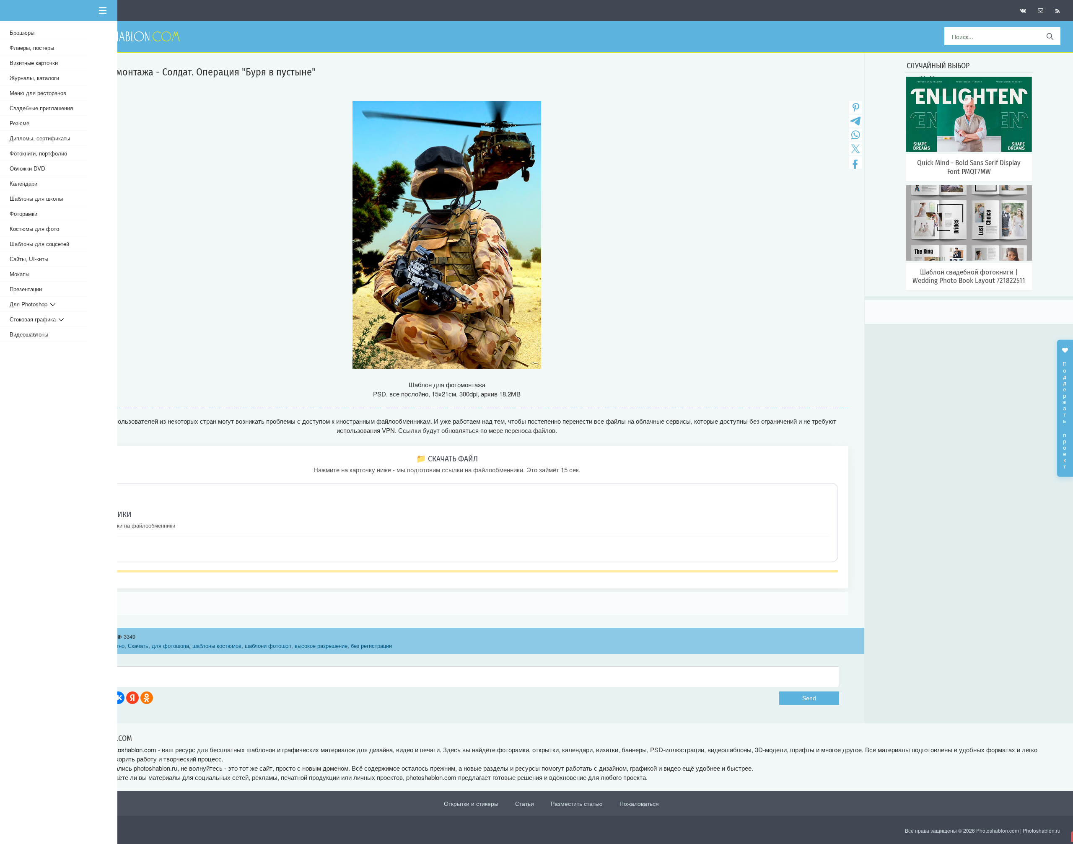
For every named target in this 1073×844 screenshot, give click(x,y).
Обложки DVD (27, 168)
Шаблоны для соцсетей (39, 244)
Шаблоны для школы (36, 198)
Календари (23, 183)
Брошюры (22, 32)
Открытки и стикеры (471, 803)
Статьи (524, 803)
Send (809, 698)
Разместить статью (577, 803)
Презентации (26, 289)
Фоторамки (23, 213)
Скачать (138, 646)
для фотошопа (170, 646)
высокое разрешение (321, 646)
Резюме (19, 123)
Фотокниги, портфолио (38, 153)
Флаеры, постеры (32, 48)
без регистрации (371, 646)
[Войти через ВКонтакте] (118, 697)
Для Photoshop (30, 304)
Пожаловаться (639, 803)
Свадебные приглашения (41, 108)
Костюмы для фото (34, 229)
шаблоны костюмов (216, 646)
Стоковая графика (34, 319)
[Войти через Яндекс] (132, 697)
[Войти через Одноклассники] (146, 697)
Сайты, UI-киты (29, 259)
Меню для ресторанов (38, 93)
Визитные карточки (34, 63)
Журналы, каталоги (34, 78)
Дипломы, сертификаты (40, 138)
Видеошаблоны (29, 334)
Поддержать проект (1065, 411)
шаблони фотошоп (268, 646)
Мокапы (19, 274)
